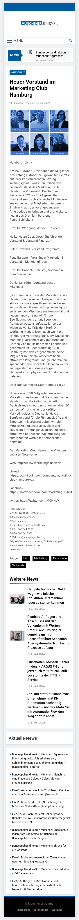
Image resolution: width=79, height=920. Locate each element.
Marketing (40, 558)
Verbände (18, 565)
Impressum (23, 910)
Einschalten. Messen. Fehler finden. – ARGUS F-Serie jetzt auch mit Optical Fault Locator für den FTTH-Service (48, 671)
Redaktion (18, 103)
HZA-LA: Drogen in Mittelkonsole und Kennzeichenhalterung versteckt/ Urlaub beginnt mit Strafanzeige (36, 885)
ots (18, 549)
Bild (25, 558)
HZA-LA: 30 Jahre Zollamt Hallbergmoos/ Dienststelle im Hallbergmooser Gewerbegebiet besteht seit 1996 (41, 818)
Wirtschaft (18, 72)
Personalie (60, 558)
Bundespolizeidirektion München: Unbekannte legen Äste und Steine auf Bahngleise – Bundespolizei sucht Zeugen (40, 834)
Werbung (57, 910)
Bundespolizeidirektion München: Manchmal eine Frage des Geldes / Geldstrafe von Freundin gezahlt (39, 779)
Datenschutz (40, 910)
